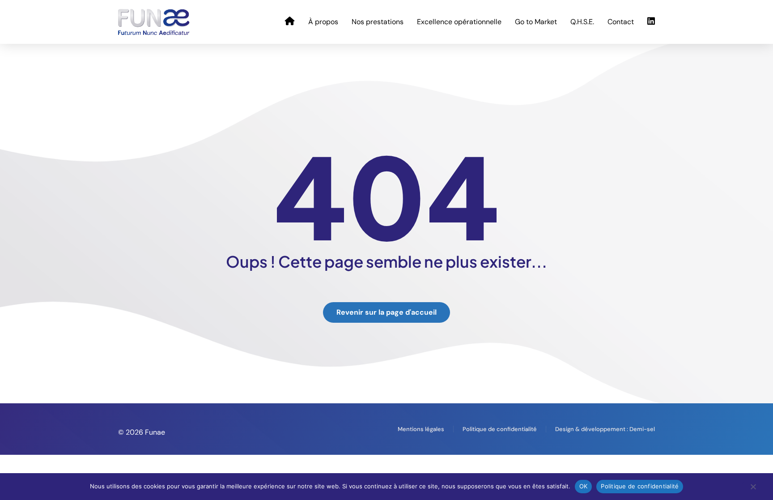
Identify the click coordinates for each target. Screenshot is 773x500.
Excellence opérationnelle (459, 21)
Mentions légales (421, 429)
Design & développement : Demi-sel (605, 429)
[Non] (752, 489)
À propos (323, 21)
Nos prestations (377, 21)
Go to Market (536, 21)
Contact (620, 21)
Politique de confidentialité (500, 429)
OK (583, 486)
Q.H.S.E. (582, 21)
